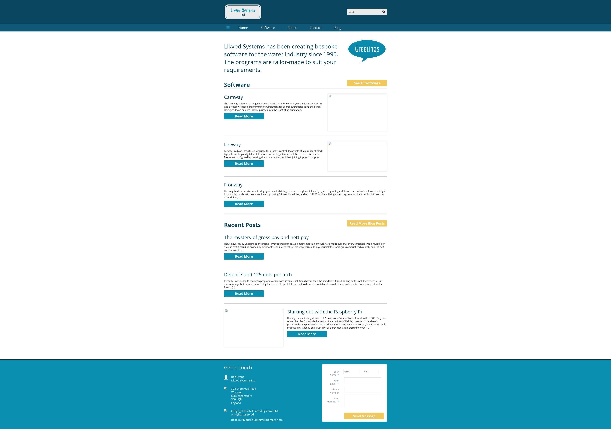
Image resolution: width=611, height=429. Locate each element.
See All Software (367, 83)
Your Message (333, 400)
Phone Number (334, 391)
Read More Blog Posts (367, 223)
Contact (316, 27)
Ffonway (233, 184)
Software (268, 27)
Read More (244, 116)
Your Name (334, 373)
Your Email (334, 382)
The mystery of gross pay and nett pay (266, 237)
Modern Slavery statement (259, 420)
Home (243, 27)
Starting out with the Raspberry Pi (324, 311)
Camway (233, 97)
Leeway (232, 144)
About (292, 27)
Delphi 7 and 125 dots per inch (258, 274)
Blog (337, 27)
